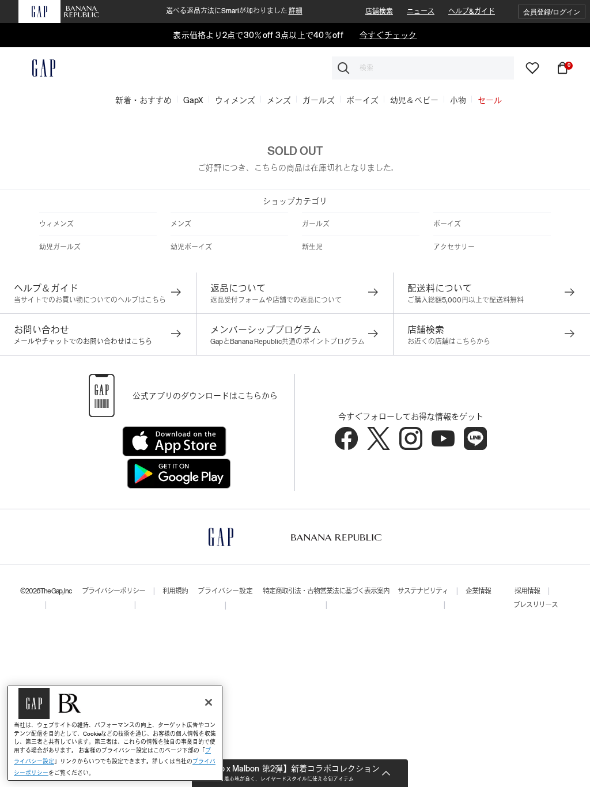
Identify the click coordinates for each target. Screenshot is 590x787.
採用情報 (527, 591)
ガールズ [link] (318, 100)
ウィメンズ (56, 224)
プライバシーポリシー (113, 591)
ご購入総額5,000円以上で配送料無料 (465, 300)
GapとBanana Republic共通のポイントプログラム (287, 342)
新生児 (312, 247)
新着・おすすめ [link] (143, 100)
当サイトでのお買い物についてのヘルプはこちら (90, 300)
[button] (552, 11)
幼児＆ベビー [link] (414, 100)
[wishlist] (532, 67)
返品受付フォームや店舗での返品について (276, 300)
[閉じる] (208, 702)
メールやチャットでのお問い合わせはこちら (83, 342)
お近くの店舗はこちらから (448, 342)
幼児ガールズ (60, 247)
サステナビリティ (423, 591)
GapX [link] (193, 100)
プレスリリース (535, 605)
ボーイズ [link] (362, 100)
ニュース (420, 11)
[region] (115, 733)
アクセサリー (454, 247)
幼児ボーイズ (191, 247)
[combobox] (423, 68)
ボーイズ (447, 224)
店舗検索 (379, 11)
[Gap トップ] (36, 68)
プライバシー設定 (225, 591)
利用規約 (175, 591)
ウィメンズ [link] (235, 100)
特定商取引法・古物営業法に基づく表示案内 (326, 591)
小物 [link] (458, 100)
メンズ (181, 224)
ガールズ (316, 224)
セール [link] (490, 100)
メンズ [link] (279, 100)
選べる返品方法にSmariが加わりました (234, 11)
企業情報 (478, 591)
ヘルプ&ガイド (471, 11)
